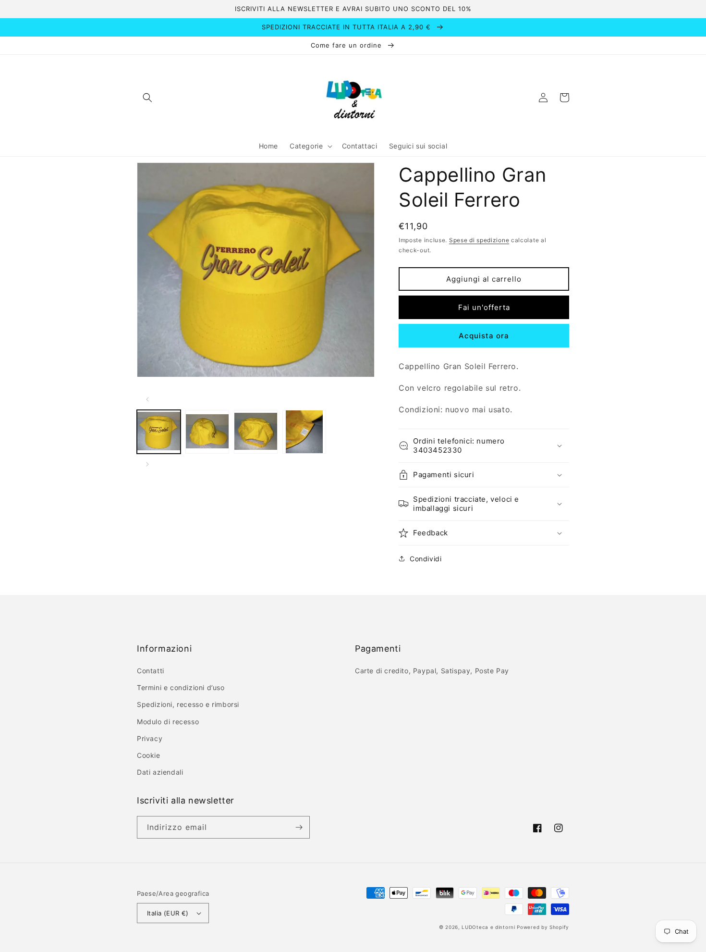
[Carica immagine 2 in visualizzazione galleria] (207, 432)
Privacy (149, 738)
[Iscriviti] (298, 827)
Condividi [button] (425, 559)
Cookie (148, 755)
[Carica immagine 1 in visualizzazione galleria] (159, 432)
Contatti (150, 671)
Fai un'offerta (484, 307)
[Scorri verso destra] (147, 464)
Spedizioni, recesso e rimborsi (188, 704)
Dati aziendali (160, 772)
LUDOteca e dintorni (488, 927)
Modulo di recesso (168, 721)
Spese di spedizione (479, 240)
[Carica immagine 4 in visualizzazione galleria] (304, 432)
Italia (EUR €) (168, 913)
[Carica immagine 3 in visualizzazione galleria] (256, 432)
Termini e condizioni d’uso (181, 687)
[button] (147, 97)
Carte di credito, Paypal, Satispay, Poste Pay (432, 671)
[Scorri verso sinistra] (147, 399)
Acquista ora (484, 335)
